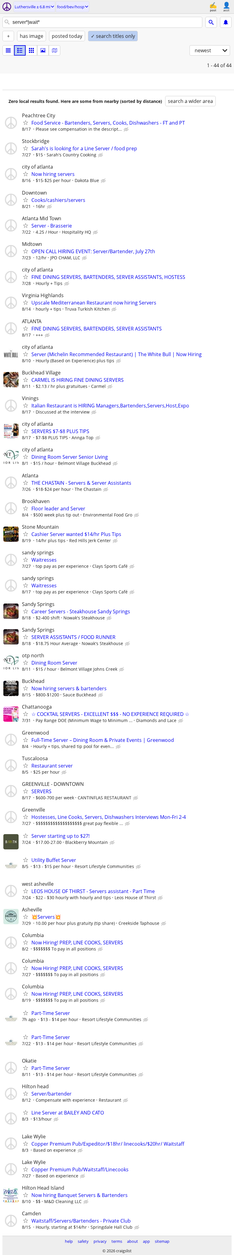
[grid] (31, 50)
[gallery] (43, 50)
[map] (54, 50)
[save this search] (226, 22)
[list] (8, 50)
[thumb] (20, 50)
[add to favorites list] (25, 122)
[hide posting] (126, 129)
